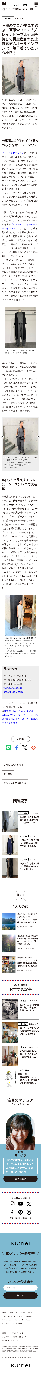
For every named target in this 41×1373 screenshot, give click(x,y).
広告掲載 (5, 1337)
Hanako (29, 1316)
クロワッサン (7, 1316)
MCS (4, 1333)
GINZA (19, 1316)
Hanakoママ (7, 1324)
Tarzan (17, 1320)
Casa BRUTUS (26, 1313)
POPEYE (19, 1324)
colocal (28, 1320)
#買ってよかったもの (15, 782)
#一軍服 (8, 774)
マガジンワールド (17, 1333)
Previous (2, 436)
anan (4, 1313)
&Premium (6, 1320)
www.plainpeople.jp (13, 688)
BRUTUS (13, 1313)
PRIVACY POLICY (8, 1340)
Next (38, 436)
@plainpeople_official (14, 692)
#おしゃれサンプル (14, 765)
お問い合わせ (18, 1337)
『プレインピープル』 (13, 153)
